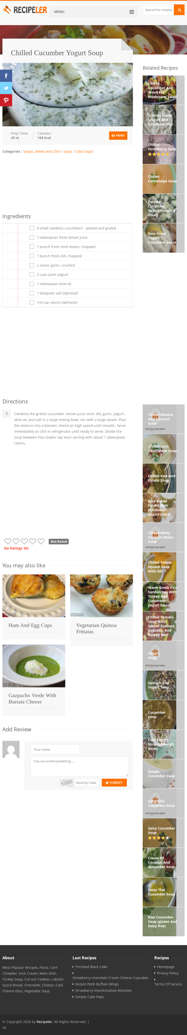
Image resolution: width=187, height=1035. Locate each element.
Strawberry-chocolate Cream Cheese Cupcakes (111, 978)
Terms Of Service (168, 984)
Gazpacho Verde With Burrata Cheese (32, 698)
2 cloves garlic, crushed (56, 265)
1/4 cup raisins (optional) (57, 302)
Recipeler (44, 1021)
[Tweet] (6, 88)
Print (120, 135)
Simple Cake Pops (89, 997)
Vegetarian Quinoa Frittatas (96, 628)
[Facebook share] (6, 76)
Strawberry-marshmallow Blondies (103, 990)
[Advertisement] (67, 182)
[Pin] (6, 100)
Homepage (166, 967)
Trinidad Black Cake (91, 967)
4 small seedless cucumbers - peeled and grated (76, 228)
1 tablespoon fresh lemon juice (62, 237)
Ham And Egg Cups (30, 625)
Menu (59, 11)
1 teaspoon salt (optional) (57, 293)
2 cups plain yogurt (52, 274)
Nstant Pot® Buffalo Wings (97, 984)
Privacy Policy (168, 973)
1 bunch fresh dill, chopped (59, 256)
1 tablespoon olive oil (54, 284)
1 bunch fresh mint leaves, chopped (66, 247)
